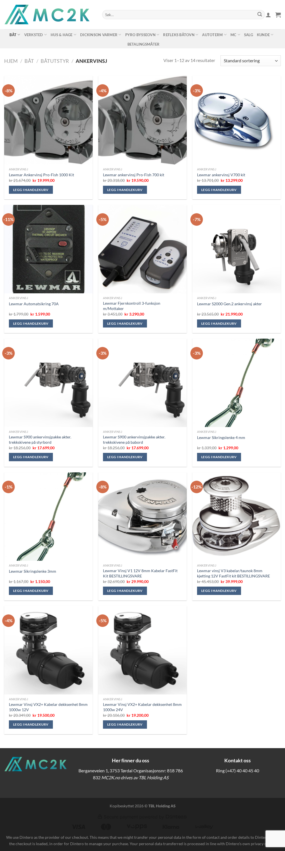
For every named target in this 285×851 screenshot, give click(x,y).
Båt (12, 35)
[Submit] (259, 14)
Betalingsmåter (143, 44)
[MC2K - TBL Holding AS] (49, 14)
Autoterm (212, 35)
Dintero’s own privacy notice (250, 843)
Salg (248, 35)
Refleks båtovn (179, 35)
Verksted (33, 35)
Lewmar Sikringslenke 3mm (32, 571)
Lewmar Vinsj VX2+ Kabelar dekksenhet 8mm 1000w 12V (48, 707)
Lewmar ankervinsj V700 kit (221, 174)
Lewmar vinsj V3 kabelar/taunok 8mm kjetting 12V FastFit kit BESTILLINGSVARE (233, 573)
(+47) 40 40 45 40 (242, 770)
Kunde (263, 35)
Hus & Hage (62, 35)
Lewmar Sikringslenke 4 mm (221, 437)
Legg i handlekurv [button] (31, 190)
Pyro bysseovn (140, 35)
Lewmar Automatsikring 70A (34, 303)
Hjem (11, 61)
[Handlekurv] (278, 15)
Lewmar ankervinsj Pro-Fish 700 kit (133, 174)
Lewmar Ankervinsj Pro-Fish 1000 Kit (41, 174)
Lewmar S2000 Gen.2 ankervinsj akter (229, 303)
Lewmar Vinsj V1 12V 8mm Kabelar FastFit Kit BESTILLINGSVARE (140, 573)
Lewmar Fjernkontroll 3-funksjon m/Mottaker (131, 306)
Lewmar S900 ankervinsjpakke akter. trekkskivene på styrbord (40, 440)
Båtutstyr (55, 61)
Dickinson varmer (98, 35)
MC (233, 35)
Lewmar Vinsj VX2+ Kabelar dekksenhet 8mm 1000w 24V (142, 707)
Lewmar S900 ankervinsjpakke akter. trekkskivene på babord (134, 440)
